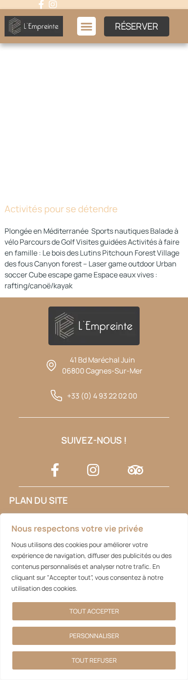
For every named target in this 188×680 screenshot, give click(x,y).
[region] (94, 596)
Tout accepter (94, 611)
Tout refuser (94, 660)
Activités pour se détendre (61, 209)
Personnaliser (94, 635)
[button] (86, 26)
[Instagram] (52, 4)
